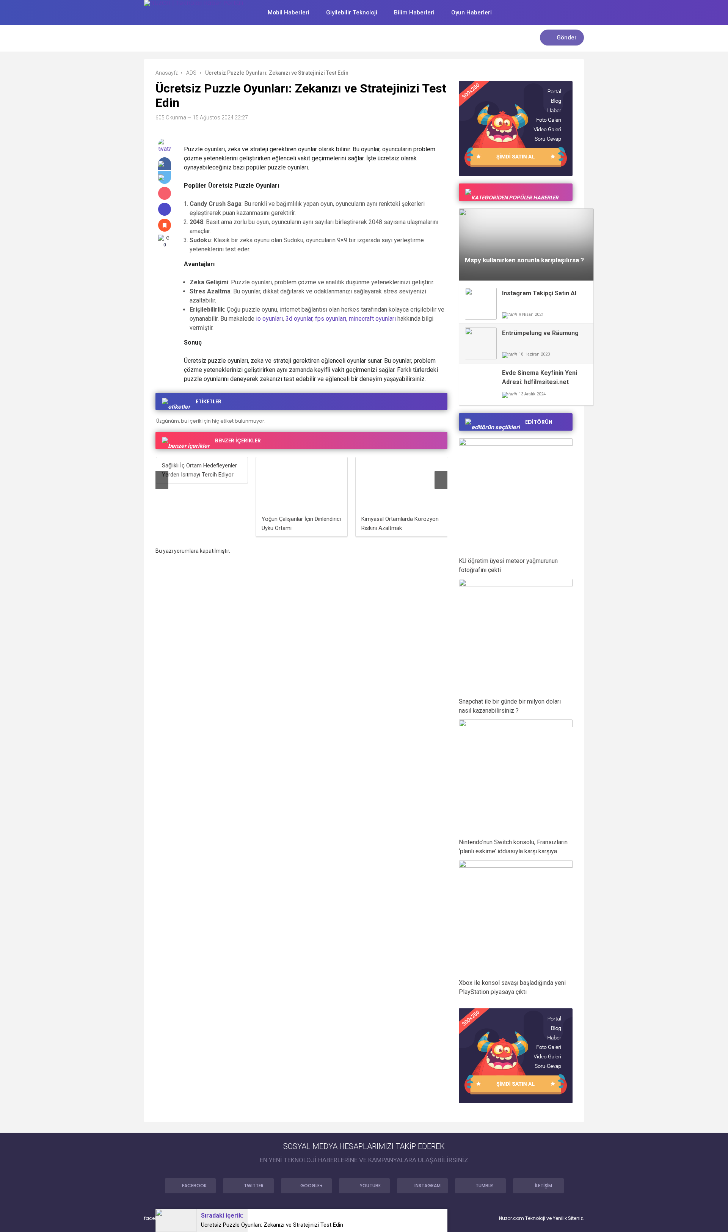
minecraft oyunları (372, 318)
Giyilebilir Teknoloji (351, 12)
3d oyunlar (299, 318)
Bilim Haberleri (414, 12)
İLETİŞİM (543, 1185)
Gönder (567, 37)
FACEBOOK (194, 1185)
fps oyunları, (331, 318)
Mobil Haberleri (288, 12)
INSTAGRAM (427, 1185)
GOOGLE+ (311, 1185)
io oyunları (269, 318)
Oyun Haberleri (471, 12)
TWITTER (254, 1185)
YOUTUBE (370, 1185)
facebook (155, 1218)
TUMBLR (484, 1185)
